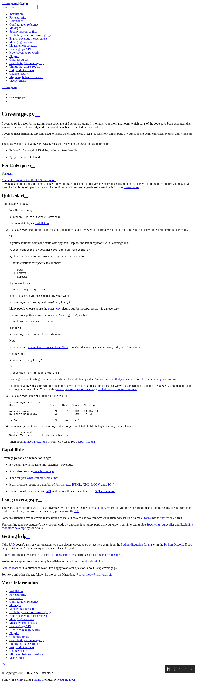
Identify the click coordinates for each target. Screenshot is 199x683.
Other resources (19, 59)
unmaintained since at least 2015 (48, 347)
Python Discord (173, 544)
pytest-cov (54, 308)
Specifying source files (23, 31)
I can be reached (12, 568)
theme (37, 679)
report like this (86, 441)
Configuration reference (23, 24)
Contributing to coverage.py (26, 63)
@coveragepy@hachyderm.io (94, 574)
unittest (21, 273)
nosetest (22, 276)
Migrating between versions (26, 77)
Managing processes (21, 42)
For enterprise (17, 17)
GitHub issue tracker (60, 554)
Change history (18, 73)
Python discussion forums (136, 544)
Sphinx (19, 679)
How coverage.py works (24, 52)
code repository (111, 554)
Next (5, 664)
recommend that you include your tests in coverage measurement (139, 379)
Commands (16, 21)
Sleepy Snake (17, 80)
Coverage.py (10, 3)
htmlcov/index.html (35, 441)
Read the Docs (66, 679)
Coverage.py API (20, 49)
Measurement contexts (23, 45)
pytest (20, 269)
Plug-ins (14, 56)
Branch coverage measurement (28, 38)
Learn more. (131, 187)
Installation (16, 14)
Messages (15, 28)
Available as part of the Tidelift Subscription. (29, 180)
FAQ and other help (21, 70)
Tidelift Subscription (90, 561)
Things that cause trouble (24, 66)
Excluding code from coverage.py (30, 35)
